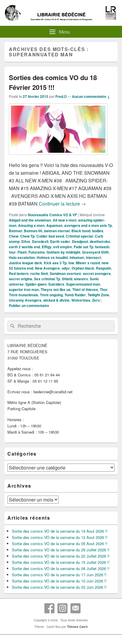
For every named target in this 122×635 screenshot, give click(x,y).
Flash (22, 252)
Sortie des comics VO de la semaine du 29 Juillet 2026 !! (61, 550)
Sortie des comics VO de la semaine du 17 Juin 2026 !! (59, 574)
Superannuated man (83, 284)
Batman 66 (33, 230)
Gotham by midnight (63, 252)
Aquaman (54, 225)
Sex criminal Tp (47, 278)
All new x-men (64, 220)
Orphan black (83, 268)
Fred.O (61, 96)
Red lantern (18, 273)
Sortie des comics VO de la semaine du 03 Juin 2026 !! (59, 587)
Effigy (47, 246)
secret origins (20, 278)
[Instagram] (62, 608)
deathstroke (100, 241)
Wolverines (80, 300)
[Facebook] (49, 608)
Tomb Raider (75, 294)
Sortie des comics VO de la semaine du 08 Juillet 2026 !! (61, 568)
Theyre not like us (55, 289)
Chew (13, 236)
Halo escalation (22, 257)
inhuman (77, 257)
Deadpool (80, 241)
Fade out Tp (83, 246)
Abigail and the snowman (30, 220)
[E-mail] (75, 608)
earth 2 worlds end (24, 246)
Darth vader (60, 241)
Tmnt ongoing (51, 294)
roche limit (39, 273)
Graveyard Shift (95, 252)
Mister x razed (88, 262)
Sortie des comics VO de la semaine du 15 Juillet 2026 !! (61, 562)
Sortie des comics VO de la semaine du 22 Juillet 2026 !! (61, 556)
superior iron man (24, 289)
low (71, 262)
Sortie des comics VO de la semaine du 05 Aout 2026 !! (59, 543)
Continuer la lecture (62, 203)
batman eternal (57, 230)
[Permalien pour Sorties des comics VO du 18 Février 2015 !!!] (58, 157)
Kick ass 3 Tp (55, 262)
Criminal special (79, 236)
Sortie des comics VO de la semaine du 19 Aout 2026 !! (59, 531)
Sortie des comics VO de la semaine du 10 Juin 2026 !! (59, 581)
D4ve (25, 241)
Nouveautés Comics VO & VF (52, 214)
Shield (67, 278)
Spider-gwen (35, 284)
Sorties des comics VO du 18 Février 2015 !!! (53, 82)
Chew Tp (27, 236)
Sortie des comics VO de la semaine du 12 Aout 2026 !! (59, 537)
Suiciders (56, 284)
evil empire (62, 246)
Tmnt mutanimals (23, 294)
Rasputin (103, 268)
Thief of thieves (85, 289)
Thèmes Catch (77, 627)
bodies (97, 230)
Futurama (36, 252)
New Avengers (47, 268)
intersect (93, 257)
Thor (103, 289)
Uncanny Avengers (25, 300)
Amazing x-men (31, 225)
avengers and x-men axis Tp (88, 225)
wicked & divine (56, 300)
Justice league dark (25, 262)
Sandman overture (65, 273)
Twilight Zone (98, 294)
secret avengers (97, 273)
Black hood (80, 230)
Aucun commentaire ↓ (91, 96)
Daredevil (40, 241)
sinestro (81, 278)
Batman (15, 230)
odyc (66, 268)
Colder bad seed (50, 236)
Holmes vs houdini (52, 257)
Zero (96, 300)
